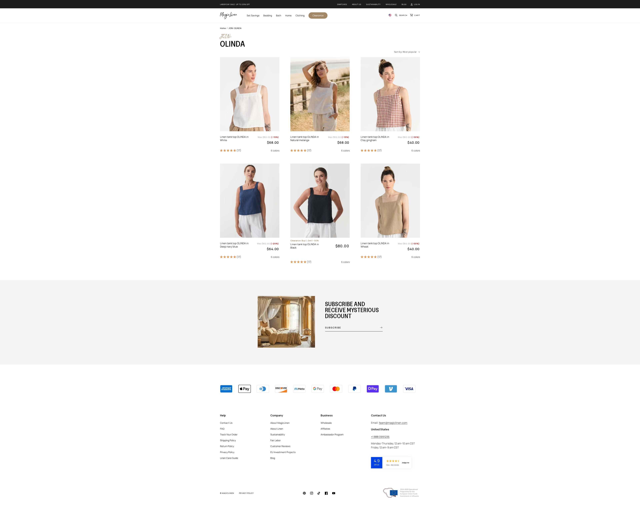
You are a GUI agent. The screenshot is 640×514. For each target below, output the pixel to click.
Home (223, 28)
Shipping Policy (228, 440)
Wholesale (391, 4)
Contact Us (226, 422)
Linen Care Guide (229, 458)
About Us (356, 4)
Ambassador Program (332, 434)
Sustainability (373, 4)
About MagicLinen (280, 422)
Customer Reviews (280, 446)
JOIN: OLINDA (235, 28)
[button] (401, 15)
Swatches (342, 4)
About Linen (276, 428)
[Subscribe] (378, 327)
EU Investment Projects (283, 452)
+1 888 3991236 (380, 437)
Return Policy (227, 446)
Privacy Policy (227, 452)
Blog (404, 4)
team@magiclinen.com (393, 423)
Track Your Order (229, 434)
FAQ (222, 428)
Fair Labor (275, 440)
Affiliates (325, 428)
